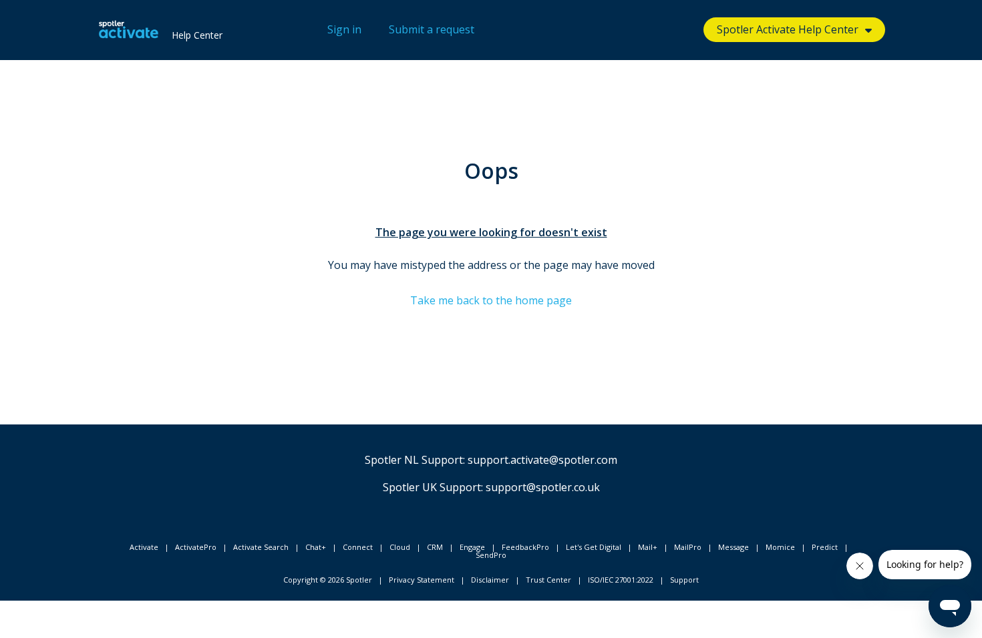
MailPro (687, 547)
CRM (435, 547)
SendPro (491, 555)
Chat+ (315, 547)
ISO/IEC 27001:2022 (620, 580)
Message (733, 547)
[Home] (128, 30)
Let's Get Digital (593, 547)
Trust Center (548, 580)
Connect (358, 547)
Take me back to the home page (491, 300)
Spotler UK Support (432, 487)
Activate (144, 547)
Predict (825, 547)
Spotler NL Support (414, 459)
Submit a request (431, 29)
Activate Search (261, 547)
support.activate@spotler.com (542, 459)
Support (684, 580)
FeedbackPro (525, 547)
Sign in (344, 29)
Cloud (399, 547)
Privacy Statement (421, 580)
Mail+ (647, 547)
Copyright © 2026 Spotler (327, 580)
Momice (780, 547)
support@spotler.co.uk (543, 487)
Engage (472, 547)
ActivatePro (195, 547)
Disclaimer (490, 580)
